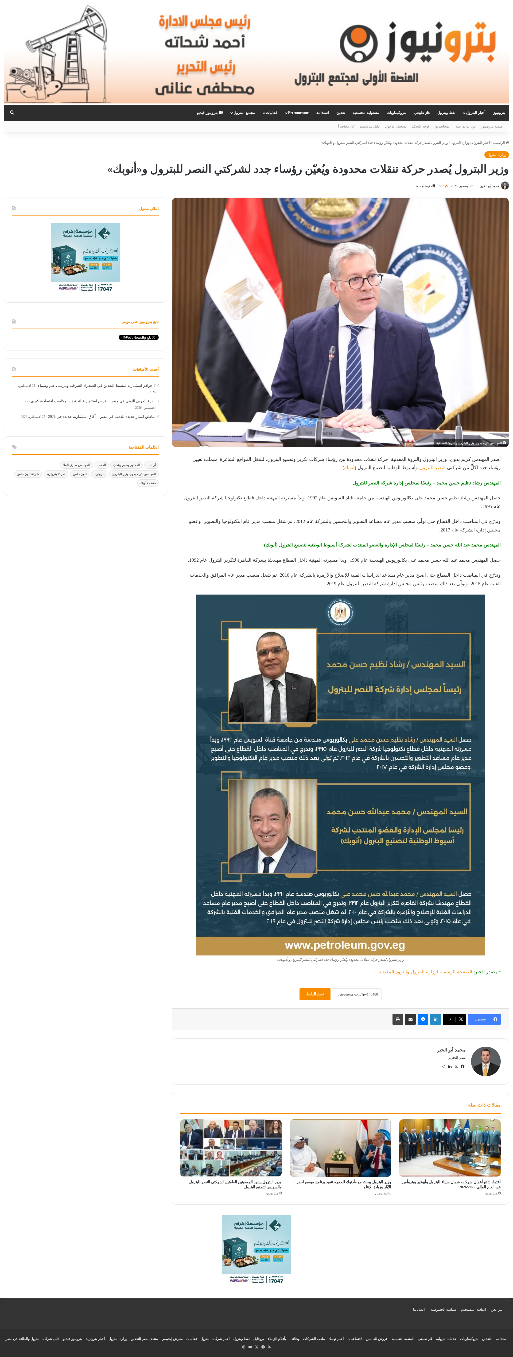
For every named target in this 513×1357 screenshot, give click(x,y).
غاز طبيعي (422, 113)
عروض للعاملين (377, 1339)
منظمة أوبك (148, 483)
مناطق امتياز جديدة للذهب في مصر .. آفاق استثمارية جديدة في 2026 (102, 417)
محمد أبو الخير (489, 186)
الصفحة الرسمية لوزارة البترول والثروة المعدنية (425, 971)
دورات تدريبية (465, 126)
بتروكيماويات (396, 113)
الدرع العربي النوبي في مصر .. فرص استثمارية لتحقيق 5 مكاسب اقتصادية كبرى (93, 401)
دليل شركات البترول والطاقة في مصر (32, 1339)
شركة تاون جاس (28, 474)
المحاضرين (442, 126)
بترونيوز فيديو (208, 113)
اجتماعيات (354, 1339)
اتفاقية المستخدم (473, 1310)
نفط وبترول (446, 113)
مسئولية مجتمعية (366, 113)
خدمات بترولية (446, 1339)
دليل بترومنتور (369, 126)
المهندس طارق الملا (76, 465)
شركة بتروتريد (55, 474)
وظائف (295, 1339)
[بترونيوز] (256, 52)
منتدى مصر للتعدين (144, 1339)
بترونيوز (499, 113)
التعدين (487, 1339)
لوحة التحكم (420, 126)
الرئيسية (499, 143)
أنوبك (349, 467)
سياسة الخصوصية (443, 1310)
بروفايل (258, 1339)
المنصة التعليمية (402, 1339)
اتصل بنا (419, 1310)
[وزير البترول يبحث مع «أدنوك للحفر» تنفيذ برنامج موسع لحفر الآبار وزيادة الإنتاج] (340, 1148)
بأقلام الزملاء (277, 1339)
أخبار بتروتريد (95, 1339)
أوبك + (151, 465)
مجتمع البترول (244, 113)
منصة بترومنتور (491, 126)
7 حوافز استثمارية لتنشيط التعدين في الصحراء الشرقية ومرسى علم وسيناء (97, 386)
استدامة (322, 113)
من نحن (496, 1310)
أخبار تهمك (336, 1339)
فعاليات (271, 113)
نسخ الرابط (315, 994)
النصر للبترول (432, 467)
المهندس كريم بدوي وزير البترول (134, 474)
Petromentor (298, 113)
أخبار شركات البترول (215, 1339)
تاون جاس (80, 474)
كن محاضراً (346, 126)
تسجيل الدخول (395, 126)
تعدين (340, 113)
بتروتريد (99, 474)
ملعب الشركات (314, 1339)
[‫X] (456, 1066)
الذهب (102, 465)
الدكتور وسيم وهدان (126, 465)
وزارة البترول (460, 143)
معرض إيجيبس (172, 1339)
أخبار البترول (475, 113)
